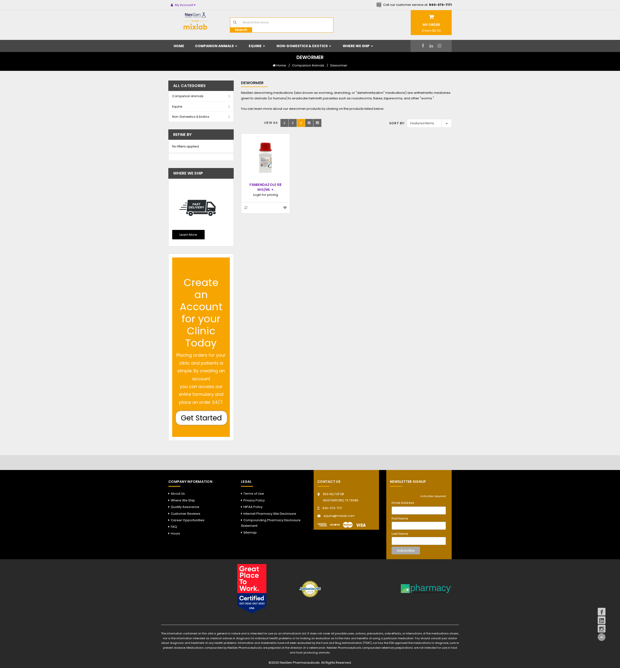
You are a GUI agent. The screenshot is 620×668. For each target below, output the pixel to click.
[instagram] (439, 46)
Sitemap (250, 532)
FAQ (174, 526)
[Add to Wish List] (285, 207)
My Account (184, 5)
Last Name (400, 533)
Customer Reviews (185, 513)
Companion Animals (214, 46)
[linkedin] (431, 46)
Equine (255, 46)
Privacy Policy (254, 500)
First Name (400, 518)
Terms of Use (253, 493)
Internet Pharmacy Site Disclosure (269, 513)
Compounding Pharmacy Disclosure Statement (271, 523)
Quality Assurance (185, 507)
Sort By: (397, 123)
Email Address (404, 503)
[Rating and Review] (251, 588)
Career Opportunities (187, 520)
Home (179, 46)
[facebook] (423, 46)
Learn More (188, 234)
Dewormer (338, 65)
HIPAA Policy (253, 507)
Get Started (201, 418)
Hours (175, 533)
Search (241, 29)
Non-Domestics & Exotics (302, 46)
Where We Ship (356, 46)
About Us (178, 493)
